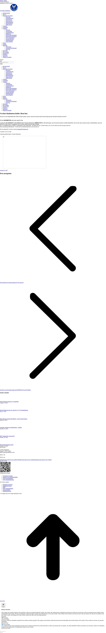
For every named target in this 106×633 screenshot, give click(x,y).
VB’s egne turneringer (8, 478)
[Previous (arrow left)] (0, 632)
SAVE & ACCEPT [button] (5, 628)
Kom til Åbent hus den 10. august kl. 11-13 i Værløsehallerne (14, 410)
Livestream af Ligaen (8, 475)
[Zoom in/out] (4, 631)
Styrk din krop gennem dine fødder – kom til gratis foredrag (13, 418)
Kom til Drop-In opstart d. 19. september (9, 401)
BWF (4, 487)
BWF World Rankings (8, 488)
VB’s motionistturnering (8, 479)
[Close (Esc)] (0, 631)
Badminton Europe (7, 486)
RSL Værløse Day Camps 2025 (7, 436)
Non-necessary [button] (4, 623)
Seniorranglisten (6, 489)
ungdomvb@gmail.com (22, 129)
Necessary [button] (3, 616)
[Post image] (4, 400)
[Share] (2, 631)
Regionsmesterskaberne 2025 (6, 444)
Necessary (5, 617)
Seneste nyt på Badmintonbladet (10, 477)
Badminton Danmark (7, 484)
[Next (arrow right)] (2, 632)
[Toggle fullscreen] (3, 631)
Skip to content (3, 0)
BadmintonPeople (7, 491)
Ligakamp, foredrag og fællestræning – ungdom (11, 427)
